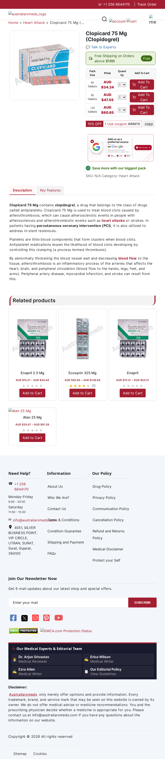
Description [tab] (22, 190)
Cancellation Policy (108, 520)
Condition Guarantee (64, 531)
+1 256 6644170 (114, 4)
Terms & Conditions (63, 520)
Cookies (40, 753)
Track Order (147, 4)
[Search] (104, 19)
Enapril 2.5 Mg (32, 373)
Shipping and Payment (65, 542)
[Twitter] (24, 620)
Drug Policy (102, 486)
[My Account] (117, 21)
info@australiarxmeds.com (34, 520)
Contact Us (56, 509)
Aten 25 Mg (32, 417)
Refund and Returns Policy (108, 534)
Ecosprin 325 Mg (82, 373)
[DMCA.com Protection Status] (23, 630)
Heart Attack (34, 22)
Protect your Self (106, 560)
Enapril (132, 373)
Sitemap (20, 753)
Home (13, 22)
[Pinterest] (47, 620)
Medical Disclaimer (108, 549)
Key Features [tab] (50, 190)
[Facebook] (13, 620)
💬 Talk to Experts (101, 47)
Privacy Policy (104, 497)
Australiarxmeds (23, 694)
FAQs (51, 553)
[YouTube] (59, 620)
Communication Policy (111, 509)
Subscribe (142, 602)
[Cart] (132, 21)
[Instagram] (36, 620)
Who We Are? (58, 497)
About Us (55, 486)
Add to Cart (32, 393)
